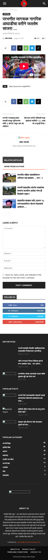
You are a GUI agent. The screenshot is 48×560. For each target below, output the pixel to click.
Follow (40, 311)
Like (41, 305)
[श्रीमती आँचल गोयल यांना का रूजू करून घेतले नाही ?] (9, 412)
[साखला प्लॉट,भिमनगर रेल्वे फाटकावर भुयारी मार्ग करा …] (9, 425)
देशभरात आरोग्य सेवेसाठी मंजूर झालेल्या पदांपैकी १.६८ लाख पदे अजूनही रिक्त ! (34, 120)
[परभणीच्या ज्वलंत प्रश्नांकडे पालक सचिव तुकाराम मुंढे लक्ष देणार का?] (9, 377)
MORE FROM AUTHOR (14, 166)
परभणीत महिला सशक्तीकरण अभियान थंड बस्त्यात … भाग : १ (30, 176)
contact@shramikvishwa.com (28, 542)
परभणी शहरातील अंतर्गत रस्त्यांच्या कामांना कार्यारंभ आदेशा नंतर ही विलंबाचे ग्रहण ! (30, 190)
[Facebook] (13, 48)
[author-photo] (24, 138)
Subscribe (39, 322)
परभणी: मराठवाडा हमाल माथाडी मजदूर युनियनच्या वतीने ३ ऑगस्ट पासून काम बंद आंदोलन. (13, 121)
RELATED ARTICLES (13, 160)
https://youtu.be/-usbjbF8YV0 (19, 86)
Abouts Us (15, 549)
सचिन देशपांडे (8, 38)
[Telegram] (32, 48)
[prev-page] (4, 213)
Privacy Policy (28, 549)
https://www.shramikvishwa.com (24, 146)
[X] (20, 48)
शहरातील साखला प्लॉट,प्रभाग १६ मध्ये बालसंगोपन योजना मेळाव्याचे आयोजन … (30, 203)
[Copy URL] (38, 48)
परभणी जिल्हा (13, 10)
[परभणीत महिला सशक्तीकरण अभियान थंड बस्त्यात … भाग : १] (9, 177)
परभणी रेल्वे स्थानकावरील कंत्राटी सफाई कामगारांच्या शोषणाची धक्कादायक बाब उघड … (31, 398)
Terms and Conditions (17, 552)
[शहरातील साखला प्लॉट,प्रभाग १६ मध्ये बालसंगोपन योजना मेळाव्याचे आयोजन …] (9, 203)
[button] (4, 3)
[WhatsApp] (26, 48)
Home (5, 10)
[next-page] (8, 213)
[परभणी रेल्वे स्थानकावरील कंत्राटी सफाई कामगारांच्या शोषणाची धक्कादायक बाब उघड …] (9, 398)
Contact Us (35, 552)
